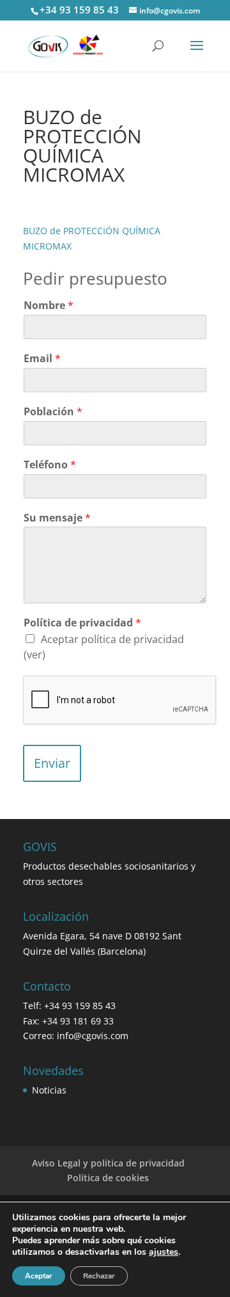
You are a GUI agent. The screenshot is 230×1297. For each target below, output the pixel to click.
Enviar (52, 763)
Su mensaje (57, 518)
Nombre (48, 305)
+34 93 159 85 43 (79, 9)
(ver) (34, 655)
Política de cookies (108, 1178)
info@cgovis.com (92, 1036)
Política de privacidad (82, 623)
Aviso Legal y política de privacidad (108, 1163)
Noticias (49, 1090)
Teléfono (50, 465)
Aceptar (38, 1276)
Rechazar (99, 1276)
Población (53, 411)
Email (42, 358)
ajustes (163, 1252)
